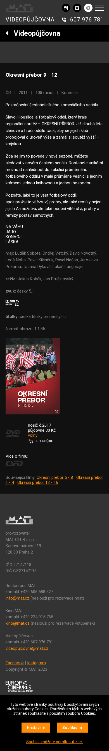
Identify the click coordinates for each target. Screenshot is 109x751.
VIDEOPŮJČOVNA (30, 19)
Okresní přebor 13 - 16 (37, 482)
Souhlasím (72, 727)
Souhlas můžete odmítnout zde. (54, 742)
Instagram (36, 662)
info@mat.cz (17, 598)
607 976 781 (87, 19)
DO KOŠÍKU (44, 441)
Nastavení (36, 727)
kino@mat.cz (18, 623)
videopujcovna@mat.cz (27, 648)
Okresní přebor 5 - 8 (55, 477)
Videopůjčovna (34, 33)
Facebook (15, 662)
